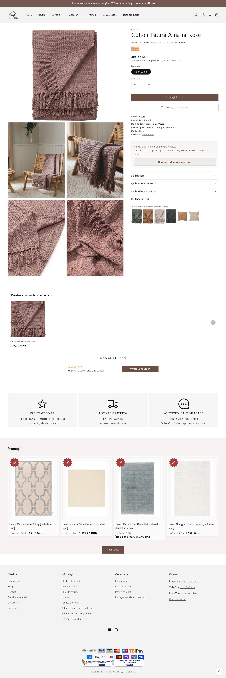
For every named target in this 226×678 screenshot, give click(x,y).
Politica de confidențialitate (76, 613)
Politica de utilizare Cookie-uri (77, 608)
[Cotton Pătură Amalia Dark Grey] (171, 222)
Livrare (65, 597)
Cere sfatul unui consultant (175, 162)
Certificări (13, 608)
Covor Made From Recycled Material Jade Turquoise (136, 526)
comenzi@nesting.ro (188, 581)
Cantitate (135, 78)
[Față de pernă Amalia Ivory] (194, 222)
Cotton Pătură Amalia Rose (22, 341)
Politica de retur (70, 602)
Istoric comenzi (123, 592)
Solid (141, 131)
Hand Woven (158, 124)
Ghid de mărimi (69, 592)
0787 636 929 (187, 587)
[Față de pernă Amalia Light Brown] (182, 222)
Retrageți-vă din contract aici (131, 597)
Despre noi (14, 581)
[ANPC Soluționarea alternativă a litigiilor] (97, 665)
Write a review (140, 368)
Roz (143, 117)
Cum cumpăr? (69, 586)
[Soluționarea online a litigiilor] (128, 665)
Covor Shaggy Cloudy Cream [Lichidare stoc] (192, 526)
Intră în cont (121, 581)
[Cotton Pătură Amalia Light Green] (136, 222)
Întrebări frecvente (71, 581)
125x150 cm (141, 72)
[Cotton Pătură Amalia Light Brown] (148, 222)
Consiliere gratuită (17, 597)
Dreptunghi (145, 120)
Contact (12, 592)
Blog (10, 586)
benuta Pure (148, 135)
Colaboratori (14, 602)
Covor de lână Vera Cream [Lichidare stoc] (83, 526)
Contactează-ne (177, 599)
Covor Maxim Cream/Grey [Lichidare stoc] (30, 526)
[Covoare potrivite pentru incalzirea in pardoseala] (135, 50)
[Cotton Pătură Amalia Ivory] (159, 222)
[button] (196, 15)
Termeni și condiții (71, 619)
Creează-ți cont (123, 586)
